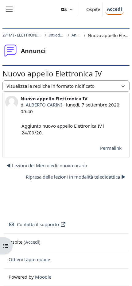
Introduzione (57, 35)
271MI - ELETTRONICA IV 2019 (22, 35)
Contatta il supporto (38, 224)
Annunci (76, 35)
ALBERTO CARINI (44, 105)
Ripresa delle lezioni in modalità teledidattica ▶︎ (76, 177)
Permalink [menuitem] (111, 148)
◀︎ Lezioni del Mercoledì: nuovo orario (46, 165)
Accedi (114, 9)
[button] (66, 9)
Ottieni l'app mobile (29, 259)
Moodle (43, 277)
